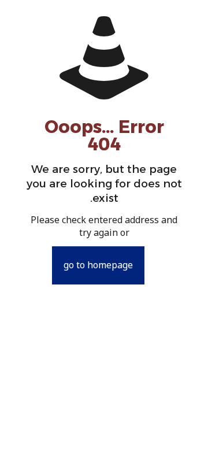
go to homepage (98, 265)
